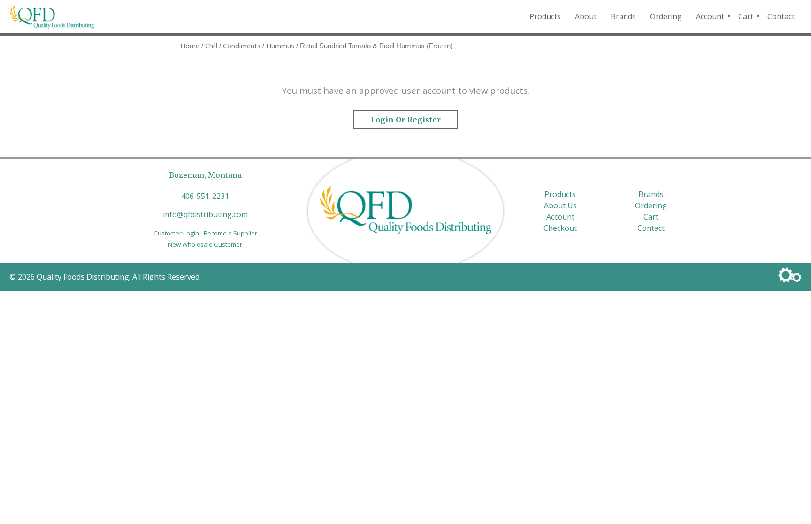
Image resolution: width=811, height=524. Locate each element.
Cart (745, 16)
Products (545, 16)
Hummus (280, 45)
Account (710, 16)
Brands (623, 16)
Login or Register (406, 119)
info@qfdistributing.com (205, 214)
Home (189, 45)
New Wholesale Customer (205, 244)
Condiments (241, 45)
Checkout (560, 228)
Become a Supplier (230, 233)
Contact (781, 16)
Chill (211, 45)
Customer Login (176, 233)
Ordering (666, 16)
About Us (560, 205)
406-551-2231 (205, 196)
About (586, 16)
